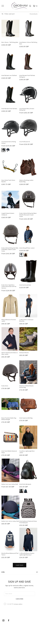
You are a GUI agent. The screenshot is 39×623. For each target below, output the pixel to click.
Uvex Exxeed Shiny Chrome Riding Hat (26, 109)
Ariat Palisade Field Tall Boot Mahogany (27, 76)
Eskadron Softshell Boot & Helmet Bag (26, 386)
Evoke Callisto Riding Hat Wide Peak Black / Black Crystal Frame (10, 249)
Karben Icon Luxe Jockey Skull (10, 484)
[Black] (3, 150)
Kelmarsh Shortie (24, 352)
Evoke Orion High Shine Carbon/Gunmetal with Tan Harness (9, 286)
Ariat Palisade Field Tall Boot (9, 108)
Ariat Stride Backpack (25, 484)
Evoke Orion (5, 386)
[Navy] (8, 150)
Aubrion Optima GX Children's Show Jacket (10, 353)
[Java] (26, 255)
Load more (19, 565)
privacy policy (18, 604)
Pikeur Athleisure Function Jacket (9, 320)
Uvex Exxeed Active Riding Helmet (9, 142)
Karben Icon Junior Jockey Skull (10, 521)
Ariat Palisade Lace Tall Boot (9, 75)
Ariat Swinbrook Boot (25, 285)
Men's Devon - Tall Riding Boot (10, 42)
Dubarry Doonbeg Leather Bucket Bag (26, 180)
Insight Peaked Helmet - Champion (8, 214)
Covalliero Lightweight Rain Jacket (27, 451)
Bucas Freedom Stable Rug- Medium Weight (9, 418)
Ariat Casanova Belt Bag (25, 418)
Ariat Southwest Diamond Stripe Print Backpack (28, 521)
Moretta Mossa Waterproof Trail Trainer (10, 554)
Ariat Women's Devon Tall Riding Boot (28, 43)
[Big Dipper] (21, 255)
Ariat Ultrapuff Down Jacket (26, 248)
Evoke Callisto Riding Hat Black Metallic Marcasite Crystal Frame (28, 214)
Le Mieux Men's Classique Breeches (26, 320)
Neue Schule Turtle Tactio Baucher (8, 180)
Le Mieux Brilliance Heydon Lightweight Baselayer (26, 554)
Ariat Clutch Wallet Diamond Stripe (9, 451)
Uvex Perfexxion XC (24, 141)
